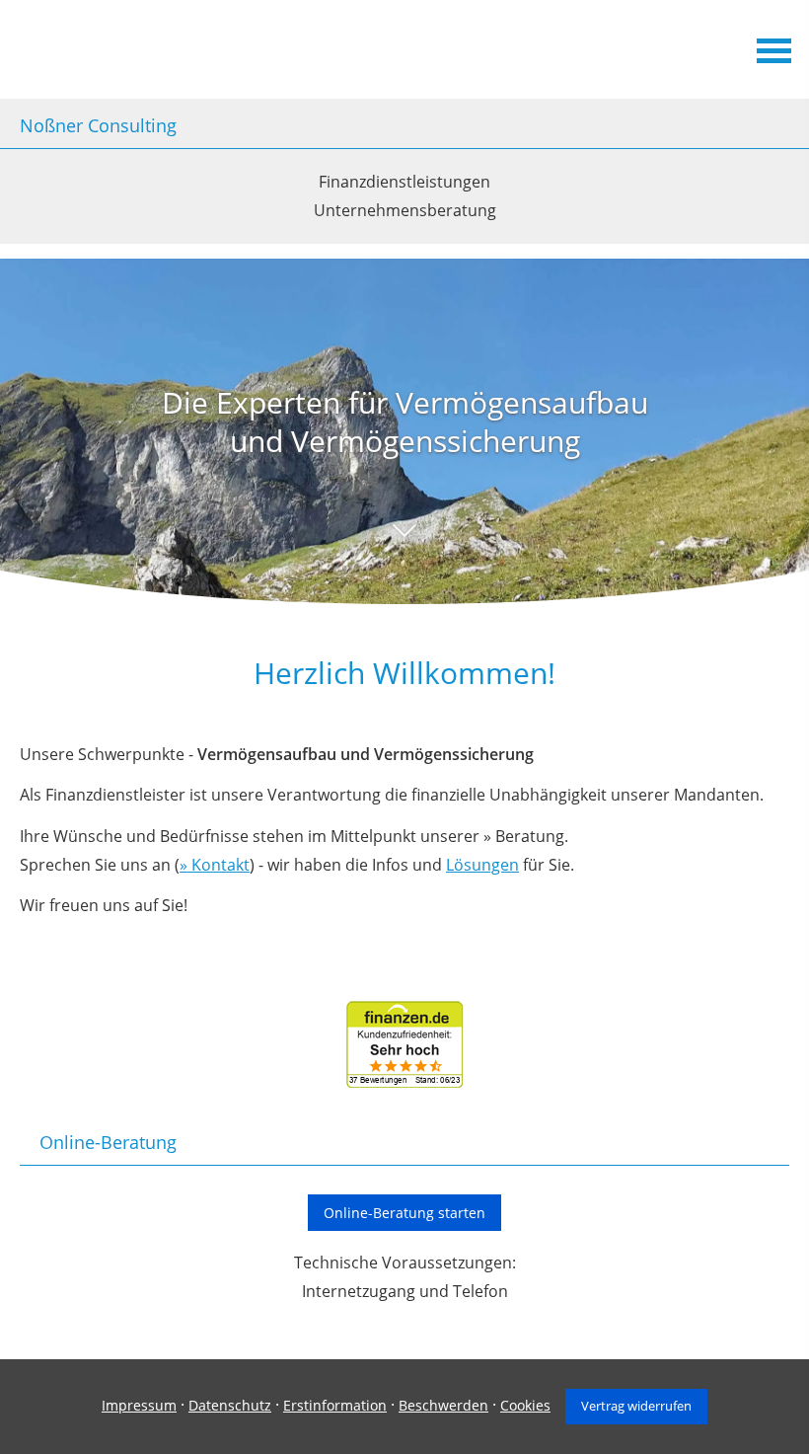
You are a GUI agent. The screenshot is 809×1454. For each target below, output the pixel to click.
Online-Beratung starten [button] (404, 1212)
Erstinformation (335, 1405)
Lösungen (482, 865)
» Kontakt (215, 865)
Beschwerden (443, 1405)
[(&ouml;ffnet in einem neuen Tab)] (404, 1082)
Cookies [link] (525, 1405)
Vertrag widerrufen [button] (636, 1406)
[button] (404, 550)
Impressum (139, 1405)
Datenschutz (229, 1405)
